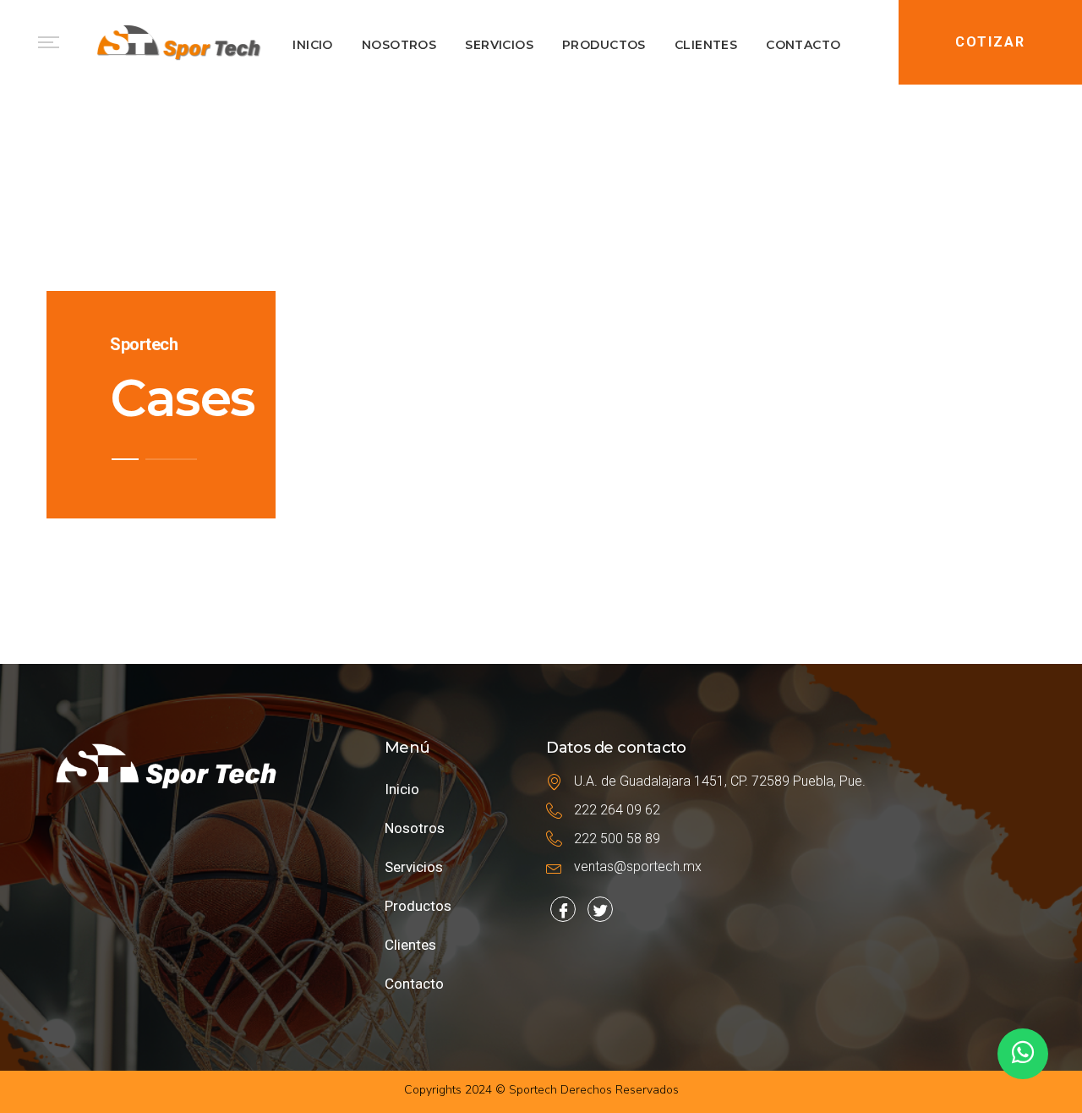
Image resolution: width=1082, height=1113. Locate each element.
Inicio (402, 789)
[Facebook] (563, 909)
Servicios (414, 866)
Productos (418, 905)
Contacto (414, 983)
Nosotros (415, 828)
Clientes (410, 944)
